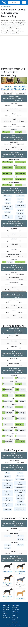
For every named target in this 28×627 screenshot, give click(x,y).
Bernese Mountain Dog (7, 87)
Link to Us (15, 611)
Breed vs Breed (6, 6)
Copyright (15, 622)
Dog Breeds (5, 607)
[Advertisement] (14, 52)
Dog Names (5, 609)
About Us (15, 607)
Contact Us (15, 609)
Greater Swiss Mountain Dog (20, 87)
